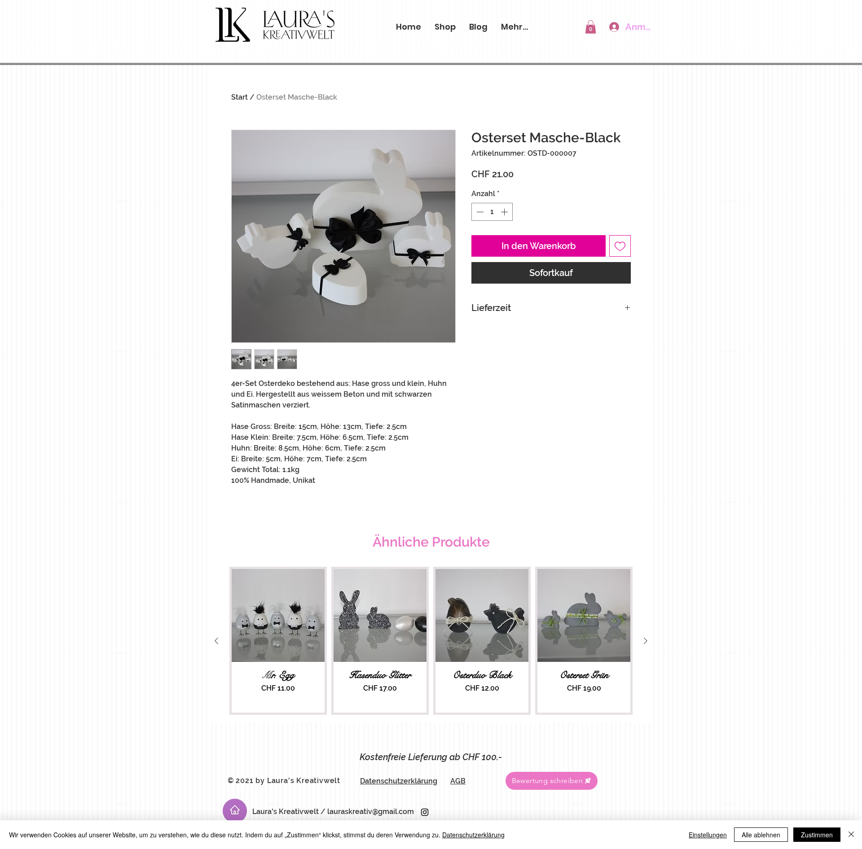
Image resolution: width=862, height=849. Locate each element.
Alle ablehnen (761, 834)
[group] (431, 640)
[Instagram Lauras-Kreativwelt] (425, 812)
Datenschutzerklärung (398, 781)
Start (239, 97)
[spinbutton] (492, 211)
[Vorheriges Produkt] (216, 640)
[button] (590, 27)
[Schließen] (851, 834)
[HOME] (234, 810)
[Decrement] (479, 211)
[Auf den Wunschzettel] (620, 246)
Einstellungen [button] (708, 834)
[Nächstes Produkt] (645, 640)
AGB (458, 781)
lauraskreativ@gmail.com (370, 811)
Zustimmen (817, 834)
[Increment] (505, 211)
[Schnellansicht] (278, 615)
